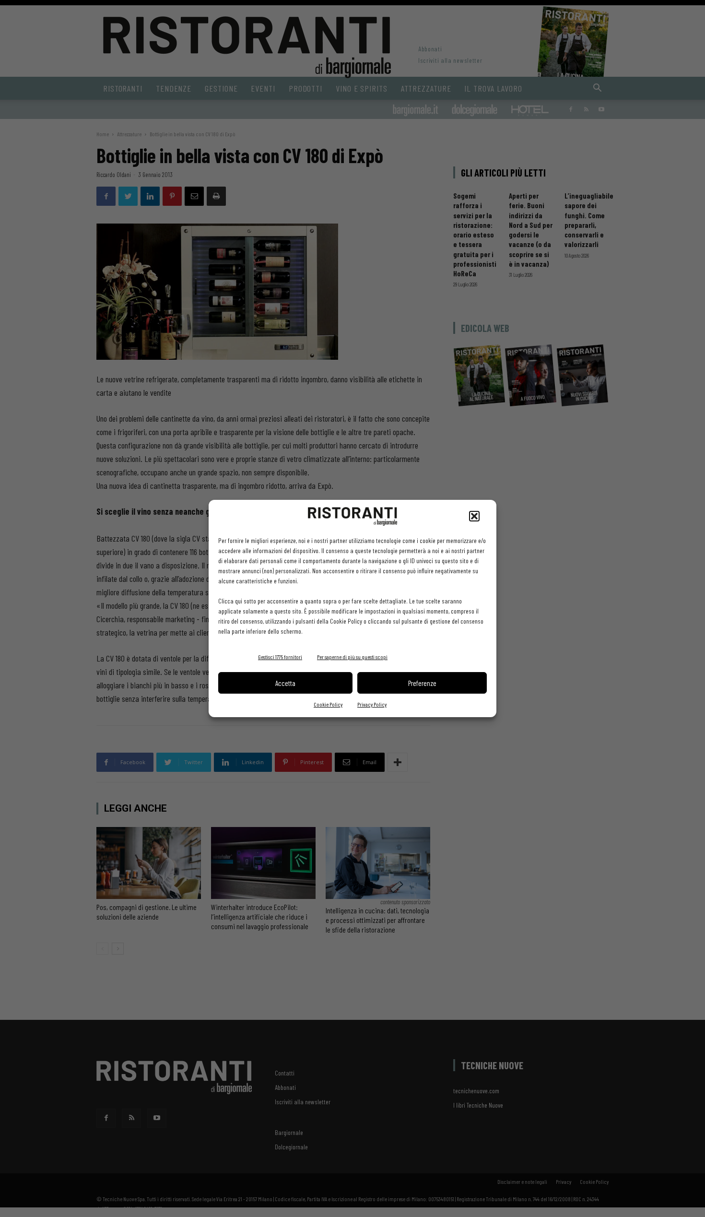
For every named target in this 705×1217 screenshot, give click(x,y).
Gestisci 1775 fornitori (280, 656)
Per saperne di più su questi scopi (352, 656)
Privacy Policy (372, 704)
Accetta (285, 683)
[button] (474, 516)
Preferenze (422, 683)
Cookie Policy (328, 704)
